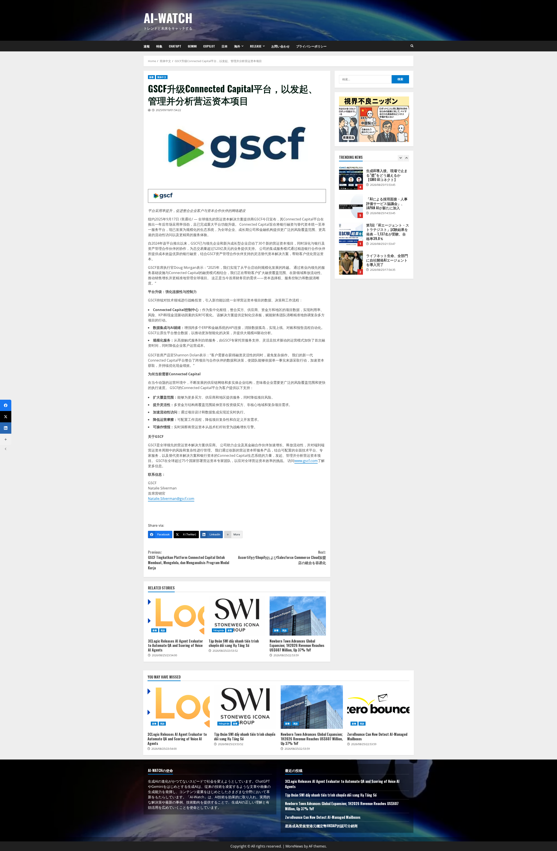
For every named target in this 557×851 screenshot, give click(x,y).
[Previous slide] (400, 158)
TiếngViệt (218, 630)
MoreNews (294, 846)
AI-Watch (168, 17)
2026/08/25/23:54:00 (164, 655)
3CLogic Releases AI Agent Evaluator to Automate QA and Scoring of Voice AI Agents (176, 616)
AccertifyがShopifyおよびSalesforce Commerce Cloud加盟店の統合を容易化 (282, 557)
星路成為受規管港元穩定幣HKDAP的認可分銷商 (321, 825)
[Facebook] (5, 405)
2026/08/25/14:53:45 (382, 213)
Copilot (209, 46)
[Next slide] (406, 158)
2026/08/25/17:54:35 (382, 270)
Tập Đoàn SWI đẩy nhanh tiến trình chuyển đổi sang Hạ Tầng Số (237, 616)
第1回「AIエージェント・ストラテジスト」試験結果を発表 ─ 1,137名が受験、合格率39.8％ (351, 234)
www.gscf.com (306, 460)
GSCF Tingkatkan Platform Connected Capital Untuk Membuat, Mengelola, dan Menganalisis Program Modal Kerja (188, 560)
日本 (224, 46)
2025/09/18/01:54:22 (168, 110)
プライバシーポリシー (311, 46)
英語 (163, 630)
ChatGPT (175, 46)
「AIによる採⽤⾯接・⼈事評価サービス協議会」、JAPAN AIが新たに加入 (351, 206)
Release (256, 46)
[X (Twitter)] (5, 416)
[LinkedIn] (5, 428)
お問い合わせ (280, 46)
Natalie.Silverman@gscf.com (171, 498)
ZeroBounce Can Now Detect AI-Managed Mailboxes (378, 707)
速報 (147, 46)
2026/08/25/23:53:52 (225, 651)
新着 (151, 77)
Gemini (192, 46)
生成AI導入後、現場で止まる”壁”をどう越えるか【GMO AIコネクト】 (351, 178)
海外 (237, 46)
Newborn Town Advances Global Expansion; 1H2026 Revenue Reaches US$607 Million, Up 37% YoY (298, 616)
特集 (159, 46)
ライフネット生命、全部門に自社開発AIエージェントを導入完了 (351, 263)
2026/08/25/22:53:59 (286, 655)
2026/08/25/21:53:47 (382, 244)
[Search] (412, 46)
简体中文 (161, 77)
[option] (374, 180)
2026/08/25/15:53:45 (382, 185)
